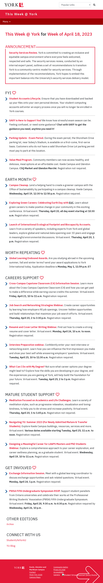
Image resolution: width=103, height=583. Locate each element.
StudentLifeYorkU (16, 540)
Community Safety (61, 567)
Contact (32, 572)
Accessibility (59, 572)
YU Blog (11, 545)
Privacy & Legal (59, 570)
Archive (10, 524)
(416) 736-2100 (35, 575)
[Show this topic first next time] (14, 92)
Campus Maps (35, 577)
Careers (57, 575)
